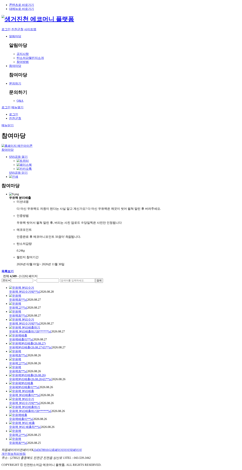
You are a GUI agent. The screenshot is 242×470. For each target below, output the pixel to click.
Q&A (20, 100)
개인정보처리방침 (14, 453)
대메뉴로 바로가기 (21, 8)
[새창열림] (23, 160)
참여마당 (15, 65)
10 (46, 449)
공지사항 (23, 54)
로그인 (6, 29)
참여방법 (23, 61)
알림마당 (15, 36)
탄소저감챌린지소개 (30, 57)
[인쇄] (13, 176)
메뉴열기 (17, 107)
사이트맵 (30, 29)
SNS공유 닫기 (18, 172)
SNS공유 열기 (18, 156)
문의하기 (15, 83)
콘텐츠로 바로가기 (21, 4)
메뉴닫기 (8, 125)
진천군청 (17, 29)
